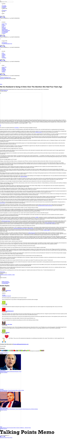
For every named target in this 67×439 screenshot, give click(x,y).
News (3, 24)
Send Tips (2, 78)
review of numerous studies (50, 222)
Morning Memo (5, 29)
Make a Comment (5, 281)
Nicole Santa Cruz (4, 90)
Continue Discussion (4, 352)
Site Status (4, 57)
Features (3, 33)
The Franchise (4, 32)
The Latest (4, 5)
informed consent (38, 132)
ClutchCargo (8, 290)
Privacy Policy (9, 437)
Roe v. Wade (12, 274)
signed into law (30, 228)
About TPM (4, 67)
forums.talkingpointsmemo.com (20, 344)
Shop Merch (4, 10)
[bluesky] (0, 17)
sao (6, 303)
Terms (3, 55)
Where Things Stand (6, 30)
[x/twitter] (2, 17)
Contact (5, 437)
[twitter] (2, 436)
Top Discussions (5, 283)
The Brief (3, 28)
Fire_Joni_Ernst (9, 324)
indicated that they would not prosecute (45, 205)
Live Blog (4, 25)
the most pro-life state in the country (20, 228)
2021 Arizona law (31, 232)
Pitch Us (3, 71)
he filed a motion (47, 230)
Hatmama (7, 332)
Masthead (4, 69)
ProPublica (17, 127)
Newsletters (4, 6)
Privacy (3, 56)
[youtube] (4, 17)
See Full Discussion (6, 282)
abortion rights (7, 274)
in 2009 (36, 217)
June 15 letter (2, 202)
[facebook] (1, 17)
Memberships (4, 42)
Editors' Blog (4, 23)
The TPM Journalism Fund (7, 43)
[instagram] (3, 17)
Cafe (3, 26)
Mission (3, 68)
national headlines (23, 176)
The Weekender (5, 31)
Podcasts (4, 7)
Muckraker (4, 27)
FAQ (3, 53)
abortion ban (2, 274)
